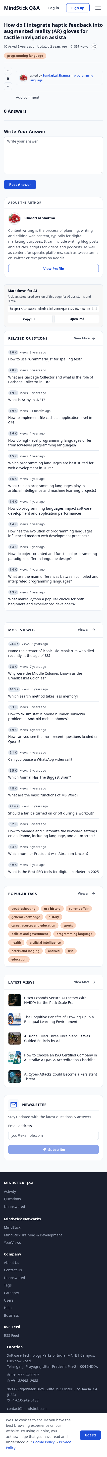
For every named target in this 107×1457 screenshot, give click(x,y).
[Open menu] (98, 8)
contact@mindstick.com (27, 1408)
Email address (20, 1125)
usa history (52, 908)
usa (70, 951)
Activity (10, 1191)
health (16, 942)
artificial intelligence (45, 942)
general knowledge (25, 917)
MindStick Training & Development (33, 1235)
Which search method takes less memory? (43, 696)
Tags (8, 1285)
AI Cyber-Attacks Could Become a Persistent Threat (60, 1076)
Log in (53, 7)
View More (82, 338)
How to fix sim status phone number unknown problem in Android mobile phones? (46, 716)
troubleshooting (23, 908)
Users (8, 1300)
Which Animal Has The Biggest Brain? (39, 777)
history (54, 917)
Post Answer (20, 184)
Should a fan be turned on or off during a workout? (51, 813)
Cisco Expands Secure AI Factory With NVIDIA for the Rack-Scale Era (55, 1000)
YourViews (12, 1242)
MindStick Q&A (22, 7)
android (54, 951)
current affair (79, 908)
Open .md (77, 319)
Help (8, 1307)
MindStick (12, 1227)
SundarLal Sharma (56, 75)
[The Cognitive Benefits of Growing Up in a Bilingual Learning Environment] (14, 1019)
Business (11, 1315)
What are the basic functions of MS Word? (43, 795)
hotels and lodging (25, 951)
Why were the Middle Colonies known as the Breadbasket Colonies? (45, 675)
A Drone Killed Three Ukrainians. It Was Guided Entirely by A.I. (57, 1038)
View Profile (53, 268)
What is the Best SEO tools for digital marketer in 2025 (53, 871)
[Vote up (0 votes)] (8, 71)
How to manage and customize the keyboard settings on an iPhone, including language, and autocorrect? (52, 833)
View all (84, 630)
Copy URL (30, 319)
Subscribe (56, 1149)
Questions (12, 1198)
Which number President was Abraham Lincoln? (48, 853)
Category (11, 1292)
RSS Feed (11, 1335)
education (18, 959)
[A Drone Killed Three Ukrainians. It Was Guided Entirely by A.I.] (14, 1038)
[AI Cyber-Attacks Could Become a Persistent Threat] (14, 1076)
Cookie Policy (43, 1442)
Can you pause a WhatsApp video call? (40, 759)
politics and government (29, 934)
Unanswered (14, 1206)
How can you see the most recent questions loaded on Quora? (53, 739)
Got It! (90, 1435)
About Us (11, 1262)
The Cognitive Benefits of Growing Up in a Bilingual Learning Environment (59, 1019)
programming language (25, 56)
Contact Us (13, 1270)
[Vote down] (8, 86)
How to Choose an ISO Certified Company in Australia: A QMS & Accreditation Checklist (60, 1057)
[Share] (94, 46)
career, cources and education (33, 925)
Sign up (77, 7)
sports (68, 925)
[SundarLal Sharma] (23, 78)
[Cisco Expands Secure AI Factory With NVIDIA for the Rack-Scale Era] (14, 1000)
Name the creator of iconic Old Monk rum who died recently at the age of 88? (51, 653)
